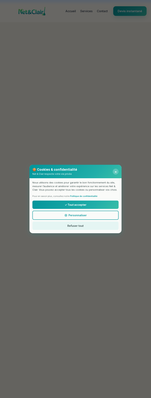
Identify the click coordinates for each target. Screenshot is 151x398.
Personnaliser (78, 215)
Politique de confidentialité (83, 196)
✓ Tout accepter (75, 204)
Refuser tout (75, 225)
